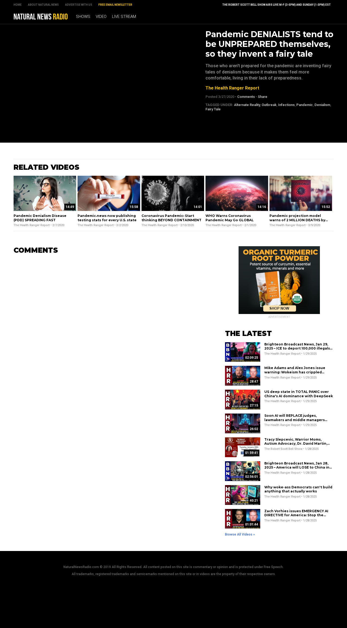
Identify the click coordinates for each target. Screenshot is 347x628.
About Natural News (43, 4)
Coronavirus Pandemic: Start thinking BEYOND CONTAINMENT (171, 218)
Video (101, 16)
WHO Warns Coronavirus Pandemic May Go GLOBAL (229, 218)
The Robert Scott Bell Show (283, 449)
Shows (83, 16)
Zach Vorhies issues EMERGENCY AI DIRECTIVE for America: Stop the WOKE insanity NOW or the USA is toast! (296, 517)
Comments (246, 97)
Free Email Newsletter (115, 4)
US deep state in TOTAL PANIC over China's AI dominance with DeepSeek (298, 394)
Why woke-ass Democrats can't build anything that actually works (298, 489)
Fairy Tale (213, 109)
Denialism (322, 105)
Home (18, 4)
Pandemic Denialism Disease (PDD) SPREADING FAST (40, 218)
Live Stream (124, 16)
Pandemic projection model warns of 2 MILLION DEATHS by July (297, 220)
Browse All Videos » (240, 534)
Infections (286, 105)
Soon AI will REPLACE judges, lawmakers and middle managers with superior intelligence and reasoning (294, 422)
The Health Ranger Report (232, 88)
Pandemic (304, 105)
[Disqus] (111, 327)
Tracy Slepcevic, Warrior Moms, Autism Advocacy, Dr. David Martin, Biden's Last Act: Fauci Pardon (295, 443)
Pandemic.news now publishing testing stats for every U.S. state (107, 218)
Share (262, 97)
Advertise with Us (78, 4)
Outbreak (269, 105)
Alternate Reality (247, 105)
